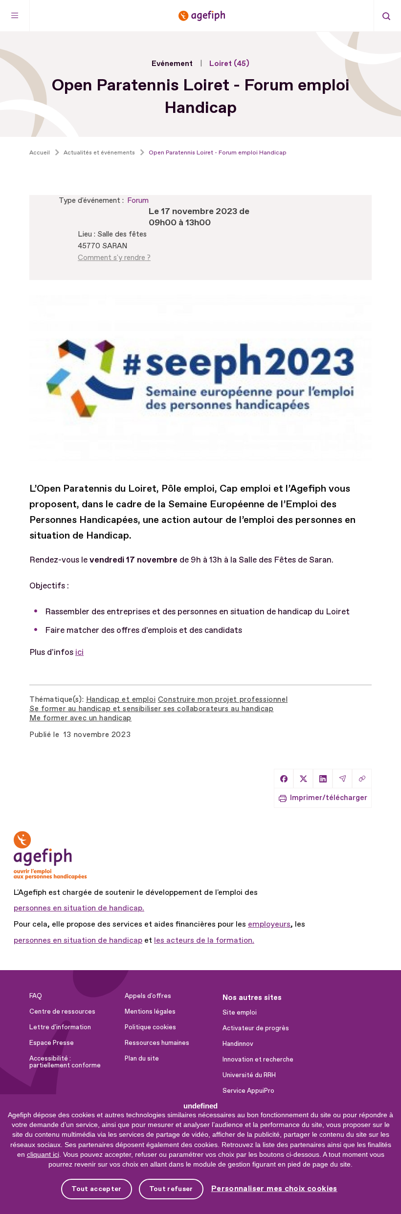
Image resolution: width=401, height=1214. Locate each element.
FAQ (35, 996)
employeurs (269, 924)
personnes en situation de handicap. (79, 908)
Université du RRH (249, 1075)
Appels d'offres (148, 996)
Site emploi (240, 1012)
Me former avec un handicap (80, 718)
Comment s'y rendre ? (114, 257)
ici (79, 652)
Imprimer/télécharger (328, 797)
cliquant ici (43, 1154)
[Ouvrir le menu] (15, 15)
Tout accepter (96, 1189)
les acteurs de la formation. (204, 940)
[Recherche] (386, 16)
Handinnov (238, 1044)
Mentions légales (150, 1011)
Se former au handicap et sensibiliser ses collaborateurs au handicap (151, 709)
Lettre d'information (60, 1027)
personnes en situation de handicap (78, 940)
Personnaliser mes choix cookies (274, 1188)
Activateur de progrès (256, 1028)
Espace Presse (51, 1043)
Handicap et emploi (121, 699)
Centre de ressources (62, 1011)
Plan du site (142, 1058)
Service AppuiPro (248, 1090)
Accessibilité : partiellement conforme (65, 1062)
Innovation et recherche (258, 1059)
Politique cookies (150, 1027)
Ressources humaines (157, 1043)
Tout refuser (171, 1189)
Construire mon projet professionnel (223, 699)
